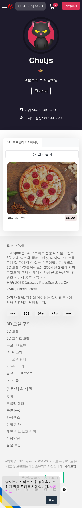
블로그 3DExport (19, 373)
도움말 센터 (15, 403)
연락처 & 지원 (19, 389)
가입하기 (71, 6)
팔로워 (31, 80)
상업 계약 (14, 424)
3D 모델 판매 (16, 359)
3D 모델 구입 (19, 324)
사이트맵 (70, 466)
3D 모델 (13, 331)
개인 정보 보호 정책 (21, 431)
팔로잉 (50, 80)
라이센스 (13, 417)
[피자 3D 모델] (42, 188)
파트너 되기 (15, 366)
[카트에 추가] (62, 208)
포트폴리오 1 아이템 (25, 142)
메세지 (43, 91)
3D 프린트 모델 (18, 338)
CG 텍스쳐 (14, 352)
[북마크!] (70, 208)
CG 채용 (13, 380)
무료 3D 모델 (16, 345)
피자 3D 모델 (16, 218)
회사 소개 (15, 245)
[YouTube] (64, 490)
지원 (10, 396)
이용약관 (13, 438)
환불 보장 (14, 445)
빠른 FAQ (14, 410)
